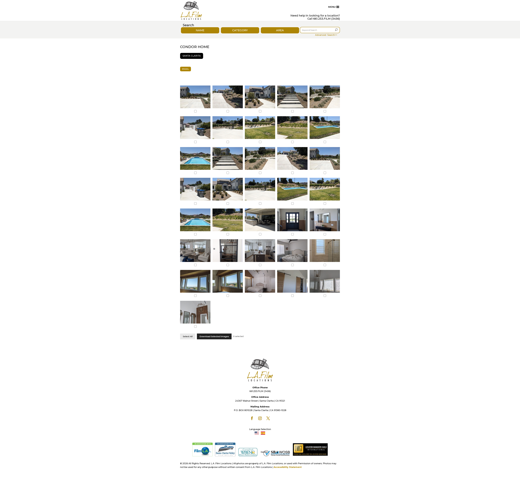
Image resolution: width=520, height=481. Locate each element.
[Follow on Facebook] (251, 418)
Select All (188, 336)
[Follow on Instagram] (260, 418)
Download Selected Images (214, 336)
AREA (280, 30)
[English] (257, 433)
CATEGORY (240, 30)
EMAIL (185, 69)
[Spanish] (263, 433)
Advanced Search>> (326, 35)
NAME (200, 30)
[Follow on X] (268, 418)
